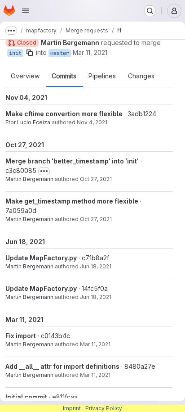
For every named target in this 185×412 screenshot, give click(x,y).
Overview (25, 76)
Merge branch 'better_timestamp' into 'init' (72, 161)
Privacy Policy (103, 408)
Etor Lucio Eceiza (27, 122)
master (59, 53)
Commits (64, 76)
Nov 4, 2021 (92, 122)
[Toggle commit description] (44, 171)
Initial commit (26, 397)
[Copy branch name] (29, 52)
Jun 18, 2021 (95, 266)
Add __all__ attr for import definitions (62, 366)
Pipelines (102, 76)
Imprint (72, 408)
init (15, 53)
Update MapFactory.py (41, 258)
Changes (141, 76)
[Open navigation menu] (25, 11)
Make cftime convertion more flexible (64, 114)
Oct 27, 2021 (96, 179)
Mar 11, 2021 (90, 52)
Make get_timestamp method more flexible (71, 201)
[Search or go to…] (150, 10)
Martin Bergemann (29, 179)
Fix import (20, 336)
